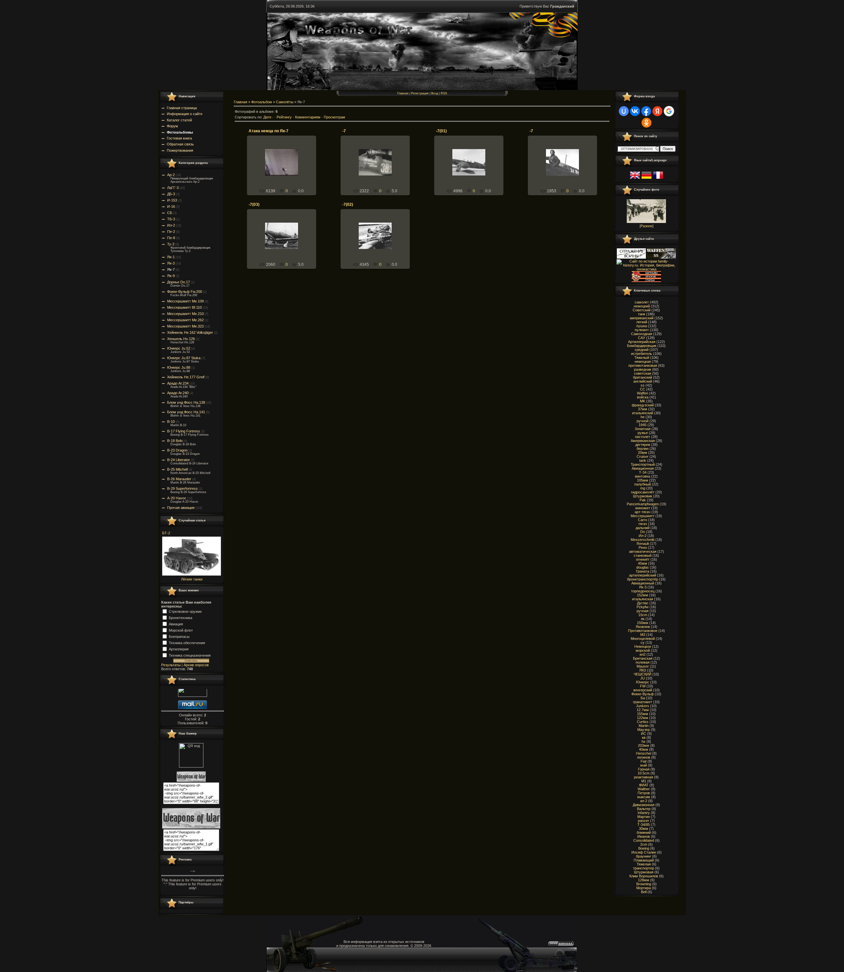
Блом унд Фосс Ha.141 (186, 412)
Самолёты (284, 102)
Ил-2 (171, 225)
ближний (644, 832)
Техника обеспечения (187, 642)
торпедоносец (642, 591)
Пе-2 (171, 232)
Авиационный (642, 583)
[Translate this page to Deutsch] (646, 179)
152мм (642, 595)
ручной (642, 421)
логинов (643, 757)
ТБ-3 (171, 219)
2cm (643, 844)
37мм (642, 409)
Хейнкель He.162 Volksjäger (190, 332)
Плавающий (644, 860)
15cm (642, 615)
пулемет (642, 330)
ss (643, 385)
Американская (643, 441)
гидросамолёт (642, 492)
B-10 (171, 421)
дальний (642, 528)
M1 (643, 781)
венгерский (642, 690)
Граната (642, 571)
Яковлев (643, 627)
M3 (642, 635)
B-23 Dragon (177, 450)
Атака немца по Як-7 (268, 131)
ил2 (643, 654)
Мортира (643, 888)
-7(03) (254, 204)
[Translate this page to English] (635, 179)
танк (641, 314)
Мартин (643, 817)
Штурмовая (643, 872)
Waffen (642, 393)
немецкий (642, 306)
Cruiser (642, 456)
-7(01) (441, 131)
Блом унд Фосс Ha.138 (186, 402)
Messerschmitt (642, 540)
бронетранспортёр (642, 579)
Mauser (643, 666)
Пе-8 (171, 238)
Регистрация (420, 93)
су (643, 642)
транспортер (643, 868)
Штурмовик (642, 496)
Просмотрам (334, 117)
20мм (642, 453)
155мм (642, 714)
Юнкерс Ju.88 (178, 367)
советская (642, 373)
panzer (643, 821)
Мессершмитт (642, 516)
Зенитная (642, 429)
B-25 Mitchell (177, 469)
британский (642, 377)
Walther (644, 789)
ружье (643, 433)
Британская (642, 658)
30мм (643, 829)
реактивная (643, 777)
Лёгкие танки (191, 579)
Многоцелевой (643, 639)
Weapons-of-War (284, 170)
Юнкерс (642, 682)
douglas (642, 567)
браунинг (643, 856)
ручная (642, 611)
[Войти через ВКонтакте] (635, 111)
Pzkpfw (642, 607)
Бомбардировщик (641, 346)
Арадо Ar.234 (178, 383)
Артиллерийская (641, 342)
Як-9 (171, 276)
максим (643, 797)
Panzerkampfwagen (643, 504)
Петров (644, 793)
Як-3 (171, 263)
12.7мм (643, 710)
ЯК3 (642, 670)
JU (642, 678)
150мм (642, 623)
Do (642, 532)
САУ (641, 338)
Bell (644, 892)
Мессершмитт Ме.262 (185, 320)
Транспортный (643, 464)
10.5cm (643, 773)
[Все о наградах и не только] (646, 281)
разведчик (642, 369)
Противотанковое (642, 631)
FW (643, 686)
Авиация (176, 624)
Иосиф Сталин (643, 852)
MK (642, 401)
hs (644, 741)
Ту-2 (170, 244)
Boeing (643, 848)
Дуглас (642, 603)
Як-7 (171, 269)
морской (643, 650)
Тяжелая (644, 864)
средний (641, 350)
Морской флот (181, 630)
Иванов (643, 836)
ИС (643, 734)
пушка (641, 326)
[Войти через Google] (669, 111)
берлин (642, 449)
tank (642, 460)
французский (643, 405)
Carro (642, 520)
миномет (642, 508)
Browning (643, 884)
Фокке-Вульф (642, 694)
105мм (642, 480)
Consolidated (643, 840)
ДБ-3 (171, 194)
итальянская (642, 599)
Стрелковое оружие (185, 611)
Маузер (643, 730)
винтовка (642, 476)
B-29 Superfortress (182, 488)
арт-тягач (642, 512)
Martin (643, 726)
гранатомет (642, 702)
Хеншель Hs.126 (181, 339)
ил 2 (643, 801)
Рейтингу (284, 117)
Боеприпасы (179, 636)
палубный (642, 484)
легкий (641, 322)
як (643, 619)
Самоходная (641, 334)
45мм (642, 563)
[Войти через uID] (624, 111)
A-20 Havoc (176, 498)
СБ (169, 213)
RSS (444, 93)
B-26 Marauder (179, 479)
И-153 (172, 200)
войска (642, 397)
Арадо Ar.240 (178, 393)
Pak (643, 500)
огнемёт (642, 559)
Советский (641, 310)
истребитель (641, 354)
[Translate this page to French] (658, 179)
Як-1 (171, 257)
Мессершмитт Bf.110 (184, 307)
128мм (643, 880)
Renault (643, 544)
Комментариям (307, 117)
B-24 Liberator (178, 460)
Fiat (644, 761)
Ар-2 (171, 175)
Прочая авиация (181, 508)
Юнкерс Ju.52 (178, 348)
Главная (402, 93)
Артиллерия (179, 649)
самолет (642, 302)
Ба (643, 698)
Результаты (171, 665)
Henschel (643, 753)
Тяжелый (641, 358)
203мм (643, 745)
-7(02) (347, 204)
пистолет (642, 437)
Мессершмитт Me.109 (185, 301)
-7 (344, 131)
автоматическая (642, 551)
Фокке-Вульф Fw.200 (184, 292)
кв (644, 737)
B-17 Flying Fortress (183, 431)
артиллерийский (642, 575)
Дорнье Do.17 (178, 282)
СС (642, 389)
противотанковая (642, 365)
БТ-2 (166, 533)
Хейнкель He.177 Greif (185, 377)
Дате (267, 117)
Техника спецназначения (190, 655)
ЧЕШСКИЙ (642, 674)
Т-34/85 (643, 825)
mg (642, 488)
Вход (434, 93)
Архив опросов (196, 665)
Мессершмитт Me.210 (185, 314)
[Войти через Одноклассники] (646, 123)
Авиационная (643, 468)
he (643, 417)
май (643, 765)
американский (641, 318)
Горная (643, 769)
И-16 (171, 206)
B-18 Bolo (175, 441)
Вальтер (643, 809)
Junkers (642, 706)
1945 (643, 425)
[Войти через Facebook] (646, 111)
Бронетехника (180, 617)
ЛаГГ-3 (173, 188)
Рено (643, 547)
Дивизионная (643, 805)
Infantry (644, 813)
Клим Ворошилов (643, 876)
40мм (643, 749)
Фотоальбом (261, 102)
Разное (646, 226)
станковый (642, 555)
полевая (642, 662)
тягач (642, 524)
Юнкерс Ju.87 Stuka (183, 358)
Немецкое (642, 646)
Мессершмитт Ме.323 (185, 326)
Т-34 (643, 472)
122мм (642, 718)
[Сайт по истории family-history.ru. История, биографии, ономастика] (646, 269)
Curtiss (642, 722)
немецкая (643, 361)
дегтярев (642, 445)
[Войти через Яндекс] (657, 111)
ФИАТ (643, 785)
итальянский (642, 413)
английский (642, 381)
